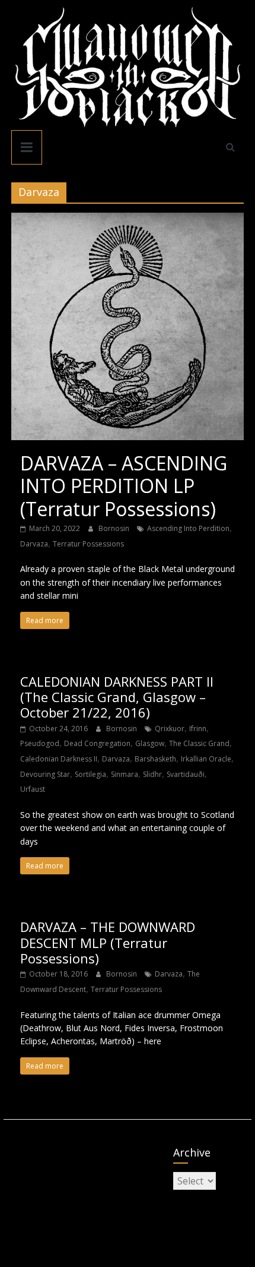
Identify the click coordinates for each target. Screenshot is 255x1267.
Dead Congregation (97, 743)
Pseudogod (39, 743)
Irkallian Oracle (206, 759)
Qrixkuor (169, 728)
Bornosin (114, 528)
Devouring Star (45, 774)
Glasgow (149, 743)
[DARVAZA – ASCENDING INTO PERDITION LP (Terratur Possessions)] (127, 219)
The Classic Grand (199, 743)
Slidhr (152, 774)
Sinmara (124, 774)
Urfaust (32, 789)
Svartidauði (186, 774)
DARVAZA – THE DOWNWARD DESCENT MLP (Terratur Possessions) (107, 942)
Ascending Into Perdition (188, 528)
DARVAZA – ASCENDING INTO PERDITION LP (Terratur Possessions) (123, 486)
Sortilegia (90, 774)
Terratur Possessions (88, 544)
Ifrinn (197, 728)
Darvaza (34, 544)
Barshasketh (155, 759)
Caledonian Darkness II (58, 759)
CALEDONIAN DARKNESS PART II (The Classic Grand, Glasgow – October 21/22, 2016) (116, 697)
